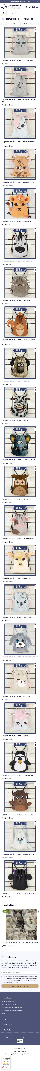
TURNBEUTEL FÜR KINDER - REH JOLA (15, 736)
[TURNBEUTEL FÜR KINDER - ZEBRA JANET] (20, 243)
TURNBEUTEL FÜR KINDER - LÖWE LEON (16, 221)
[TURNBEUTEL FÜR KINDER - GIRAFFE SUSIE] (20, 164)
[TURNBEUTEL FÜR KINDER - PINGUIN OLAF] (20, 757)
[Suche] (25, 7)
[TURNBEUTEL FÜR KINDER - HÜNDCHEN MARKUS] (20, 639)
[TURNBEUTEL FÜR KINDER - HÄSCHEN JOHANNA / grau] (20, 82)
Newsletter (8, 957)
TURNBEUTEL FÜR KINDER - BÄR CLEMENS (17, 815)
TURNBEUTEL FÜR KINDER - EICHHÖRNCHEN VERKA (18, 340)
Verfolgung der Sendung (8, 1004)
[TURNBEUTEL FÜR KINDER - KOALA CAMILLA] (20, 599)
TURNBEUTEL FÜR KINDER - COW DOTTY (16, 420)
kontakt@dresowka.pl (20, 1051)
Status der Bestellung (7, 1001)
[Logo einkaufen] (12, 6)
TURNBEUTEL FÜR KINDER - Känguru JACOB (17, 578)
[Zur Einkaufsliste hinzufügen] (35, 30)
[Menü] (37, 7)
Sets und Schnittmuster (23, 13)
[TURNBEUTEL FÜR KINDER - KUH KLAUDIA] (20, 520)
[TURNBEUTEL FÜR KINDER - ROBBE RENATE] (20, 836)
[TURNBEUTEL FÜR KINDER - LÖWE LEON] (20, 203)
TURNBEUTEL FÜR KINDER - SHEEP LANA (16, 381)
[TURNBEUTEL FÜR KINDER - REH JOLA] (20, 718)
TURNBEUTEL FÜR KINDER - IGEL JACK (15, 300)
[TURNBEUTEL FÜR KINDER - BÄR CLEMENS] (20, 796)
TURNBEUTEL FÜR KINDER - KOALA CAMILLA (18, 617)
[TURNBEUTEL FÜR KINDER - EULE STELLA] (20, 481)
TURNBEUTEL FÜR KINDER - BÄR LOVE (15, 696)
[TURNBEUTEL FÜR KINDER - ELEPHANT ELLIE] (20, 442)
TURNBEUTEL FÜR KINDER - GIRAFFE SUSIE (17, 182)
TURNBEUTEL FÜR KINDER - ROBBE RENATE (17, 854)
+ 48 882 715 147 (20, 1048)
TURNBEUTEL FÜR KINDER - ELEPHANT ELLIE (18, 460)
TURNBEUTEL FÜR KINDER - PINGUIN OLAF (17, 775)
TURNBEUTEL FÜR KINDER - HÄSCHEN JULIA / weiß (18, 142)
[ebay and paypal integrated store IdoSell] (20, 1041)
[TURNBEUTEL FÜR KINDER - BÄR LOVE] (20, 678)
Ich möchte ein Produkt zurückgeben (12, 1010)
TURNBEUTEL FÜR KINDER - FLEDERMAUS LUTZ (19, 893)
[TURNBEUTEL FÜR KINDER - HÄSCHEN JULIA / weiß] (20, 123)
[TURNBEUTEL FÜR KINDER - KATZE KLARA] (20, 42)
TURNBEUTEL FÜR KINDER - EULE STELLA (16, 499)
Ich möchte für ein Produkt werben (11, 1007)
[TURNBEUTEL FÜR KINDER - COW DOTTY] (20, 402)
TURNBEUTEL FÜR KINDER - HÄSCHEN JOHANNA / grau (19, 100)
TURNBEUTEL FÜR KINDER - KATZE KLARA (17, 60)
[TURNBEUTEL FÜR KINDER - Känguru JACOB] (20, 560)
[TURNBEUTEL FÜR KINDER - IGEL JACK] (20, 282)
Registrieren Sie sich (20, 986)
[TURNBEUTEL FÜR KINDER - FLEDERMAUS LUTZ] (20, 875)
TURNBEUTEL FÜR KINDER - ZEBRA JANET (17, 261)
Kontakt (3, 1013)
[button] (20, 998)
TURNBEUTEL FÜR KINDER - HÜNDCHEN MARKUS (19, 657)
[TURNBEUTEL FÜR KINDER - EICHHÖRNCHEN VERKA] (20, 322)
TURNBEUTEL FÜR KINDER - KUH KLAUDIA (17, 539)
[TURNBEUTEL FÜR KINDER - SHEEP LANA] (20, 363)
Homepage (10, 13)
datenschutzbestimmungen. (11, 982)
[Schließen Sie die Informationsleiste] (37, 1)
